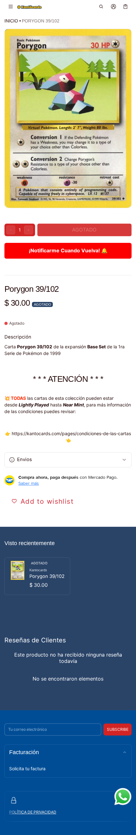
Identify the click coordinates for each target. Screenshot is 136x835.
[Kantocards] (29, 7)
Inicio (11, 20)
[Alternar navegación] (10, 6)
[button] (101, 6)
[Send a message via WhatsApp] (123, 797)
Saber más (28, 483)
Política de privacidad (32, 812)
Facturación (24, 752)
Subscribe (117, 729)
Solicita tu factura (27, 768)
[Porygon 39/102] (37, 576)
